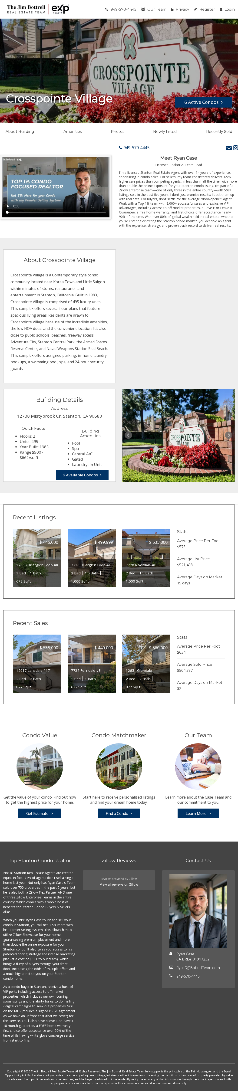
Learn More (196, 813)
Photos (117, 131)
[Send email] (229, 147)
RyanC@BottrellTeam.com (198, 968)
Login (230, 9)
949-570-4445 (123, 9)
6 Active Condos (201, 102)
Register (207, 9)
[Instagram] (235, 147)
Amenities (72, 131)
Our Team (156, 9)
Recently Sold (219, 131)
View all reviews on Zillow (119, 884)
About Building (20, 131)
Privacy (182, 9)
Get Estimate (37, 813)
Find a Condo (117, 813)
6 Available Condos (80, 475)
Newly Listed (165, 131)
